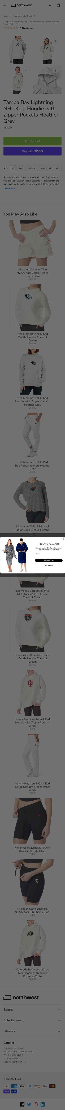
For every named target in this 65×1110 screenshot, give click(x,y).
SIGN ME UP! (49, 560)
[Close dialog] (63, 539)
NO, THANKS (49, 565)
